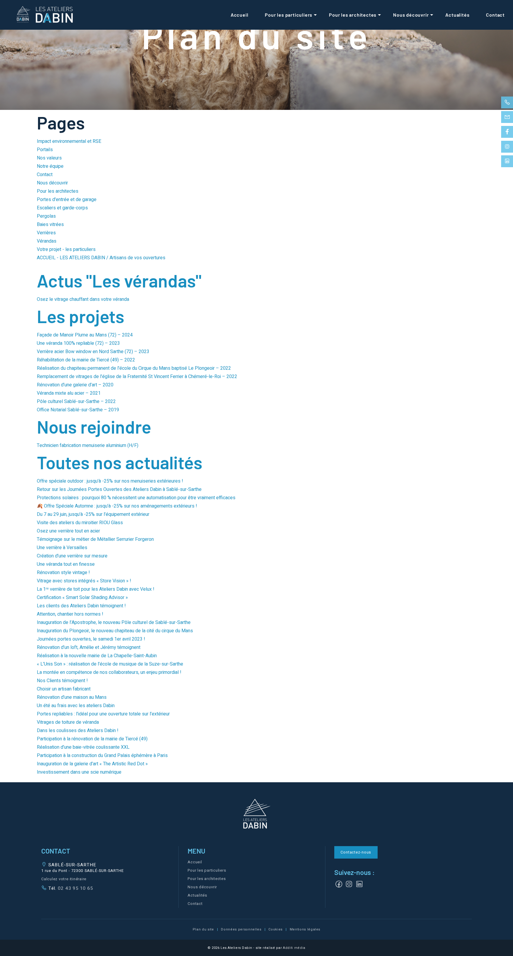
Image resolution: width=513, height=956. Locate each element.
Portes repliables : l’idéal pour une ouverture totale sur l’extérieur (103, 714)
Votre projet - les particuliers (66, 249)
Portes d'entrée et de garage (66, 199)
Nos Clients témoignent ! (62, 680)
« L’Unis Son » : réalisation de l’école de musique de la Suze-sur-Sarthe (110, 664)
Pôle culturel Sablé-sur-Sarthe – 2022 (76, 401)
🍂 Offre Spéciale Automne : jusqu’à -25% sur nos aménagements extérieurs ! (117, 506)
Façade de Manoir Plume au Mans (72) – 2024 (85, 335)
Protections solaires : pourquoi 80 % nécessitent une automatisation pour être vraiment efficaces (136, 497)
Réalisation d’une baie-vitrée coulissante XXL (83, 747)
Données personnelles (241, 929)
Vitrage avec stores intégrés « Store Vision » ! (84, 580)
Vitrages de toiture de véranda (68, 722)
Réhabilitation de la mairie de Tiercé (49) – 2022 (86, 360)
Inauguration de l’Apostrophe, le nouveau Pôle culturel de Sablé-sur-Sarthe (114, 622)
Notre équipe (50, 166)
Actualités (457, 15)
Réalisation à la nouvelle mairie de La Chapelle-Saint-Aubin (97, 655)
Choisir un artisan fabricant (64, 689)
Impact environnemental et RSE (69, 141)
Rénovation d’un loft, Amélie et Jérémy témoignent (88, 647)
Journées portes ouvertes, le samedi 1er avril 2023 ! (91, 639)
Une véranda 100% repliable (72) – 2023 (78, 343)
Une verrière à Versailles (62, 547)
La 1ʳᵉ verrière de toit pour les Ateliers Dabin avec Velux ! (95, 589)
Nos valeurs (49, 158)
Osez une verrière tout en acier (69, 531)
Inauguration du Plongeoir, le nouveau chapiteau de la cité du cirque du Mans (115, 630)
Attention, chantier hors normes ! (70, 614)
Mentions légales (305, 929)
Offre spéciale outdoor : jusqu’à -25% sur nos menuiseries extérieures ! (110, 481)
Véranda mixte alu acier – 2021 (69, 393)
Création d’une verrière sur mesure (72, 556)
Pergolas (46, 216)
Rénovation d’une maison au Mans (72, 697)
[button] (256, 814)
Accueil (239, 15)
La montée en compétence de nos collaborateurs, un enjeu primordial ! (109, 672)
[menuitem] (239, 15)
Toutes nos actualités (119, 462)
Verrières (46, 232)
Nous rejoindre (94, 426)
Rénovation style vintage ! (63, 572)
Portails (45, 149)
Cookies (275, 929)
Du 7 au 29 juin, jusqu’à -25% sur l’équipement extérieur (93, 514)
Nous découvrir (411, 15)
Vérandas (46, 241)
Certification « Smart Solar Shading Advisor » (82, 597)
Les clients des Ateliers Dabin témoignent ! (81, 605)
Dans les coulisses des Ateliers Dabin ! (77, 730)
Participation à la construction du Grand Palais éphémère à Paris (102, 755)
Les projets (80, 316)
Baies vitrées (50, 224)
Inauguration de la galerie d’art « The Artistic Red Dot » (92, 763)
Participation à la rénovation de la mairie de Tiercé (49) (92, 738)
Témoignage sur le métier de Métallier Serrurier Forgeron (95, 539)
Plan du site (203, 929)
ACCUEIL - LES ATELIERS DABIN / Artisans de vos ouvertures (101, 257)
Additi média (294, 947)
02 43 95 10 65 (74, 888)
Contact (495, 15)
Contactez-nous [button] (356, 852)
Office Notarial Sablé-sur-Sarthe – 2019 (78, 409)
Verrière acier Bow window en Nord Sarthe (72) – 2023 (93, 351)
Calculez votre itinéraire (63, 879)
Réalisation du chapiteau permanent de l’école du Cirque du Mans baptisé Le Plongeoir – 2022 (134, 368)
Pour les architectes (352, 15)
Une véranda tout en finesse (66, 564)
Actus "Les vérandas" (119, 280)
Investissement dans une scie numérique (79, 772)
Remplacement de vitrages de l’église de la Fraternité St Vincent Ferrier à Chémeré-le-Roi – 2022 (137, 376)
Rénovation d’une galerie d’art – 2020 (75, 384)
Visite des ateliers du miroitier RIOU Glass (80, 522)
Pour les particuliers (288, 15)
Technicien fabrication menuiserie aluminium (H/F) (87, 445)
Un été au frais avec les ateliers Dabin (76, 705)
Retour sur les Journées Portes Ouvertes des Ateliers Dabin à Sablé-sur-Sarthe (119, 489)
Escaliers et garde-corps (62, 207)
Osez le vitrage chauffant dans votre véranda (83, 299)
